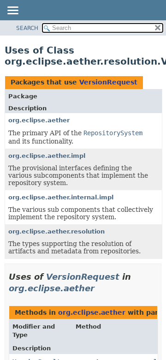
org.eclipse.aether (39, 120)
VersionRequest (108, 82)
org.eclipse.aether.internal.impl (60, 197)
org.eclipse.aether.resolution (56, 231)
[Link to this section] (101, 288)
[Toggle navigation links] (12, 11)
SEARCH (27, 28)
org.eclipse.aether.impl (46, 155)
